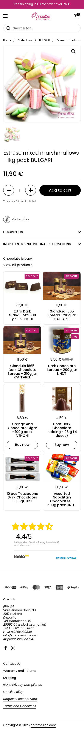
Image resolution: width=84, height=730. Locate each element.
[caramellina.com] (41, 16)
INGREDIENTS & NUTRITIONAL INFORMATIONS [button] (37, 244)
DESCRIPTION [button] (13, 232)
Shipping (9, 678)
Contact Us (11, 663)
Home (7, 40)
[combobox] (42, 28)
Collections (25, 40)
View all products (17, 264)
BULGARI (44, 40)
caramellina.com (43, 725)
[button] (76, 16)
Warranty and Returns (19, 671)
